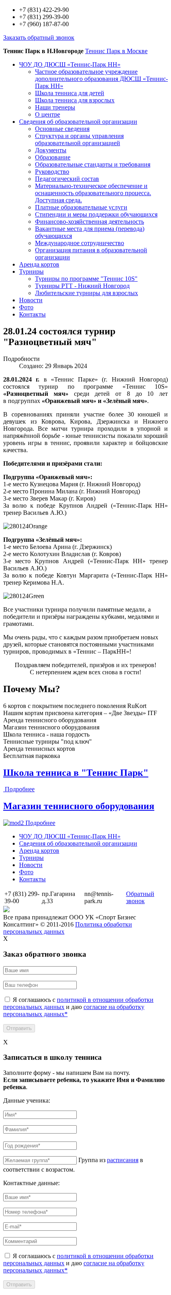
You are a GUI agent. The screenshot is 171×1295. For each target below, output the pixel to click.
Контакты (32, 314)
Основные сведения (62, 128)
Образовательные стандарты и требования (92, 164)
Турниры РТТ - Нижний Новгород (82, 285)
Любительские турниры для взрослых (86, 293)
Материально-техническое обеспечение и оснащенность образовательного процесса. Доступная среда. (93, 192)
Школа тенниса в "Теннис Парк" (75, 772)
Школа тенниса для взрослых (75, 100)
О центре (47, 114)
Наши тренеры (55, 107)
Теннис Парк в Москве (116, 51)
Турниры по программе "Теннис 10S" (86, 278)
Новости (31, 300)
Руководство (52, 171)
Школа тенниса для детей (69, 93)
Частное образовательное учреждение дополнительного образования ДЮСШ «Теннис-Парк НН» (101, 78)
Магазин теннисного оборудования (78, 806)
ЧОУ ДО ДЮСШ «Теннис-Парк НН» (69, 64)
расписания (122, 1160)
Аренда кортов (39, 264)
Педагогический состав (67, 178)
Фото (26, 307)
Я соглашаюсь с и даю (78, 1006)
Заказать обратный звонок (38, 37)
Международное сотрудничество (79, 243)
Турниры (31, 271)
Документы (50, 150)
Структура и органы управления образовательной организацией (79, 139)
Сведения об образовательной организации (78, 121)
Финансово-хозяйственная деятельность (89, 221)
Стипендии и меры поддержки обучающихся (96, 214)
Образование (52, 157)
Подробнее (20, 789)
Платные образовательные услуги (81, 207)
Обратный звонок (140, 897)
